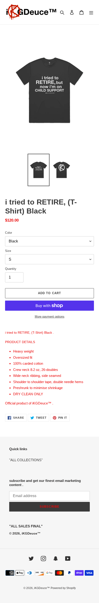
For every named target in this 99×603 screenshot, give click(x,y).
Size (8, 251)
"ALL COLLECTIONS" (26, 460)
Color (8, 232)
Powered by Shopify (63, 588)
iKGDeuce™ (42, 588)
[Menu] (91, 12)
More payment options (49, 316)
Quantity (10, 268)
